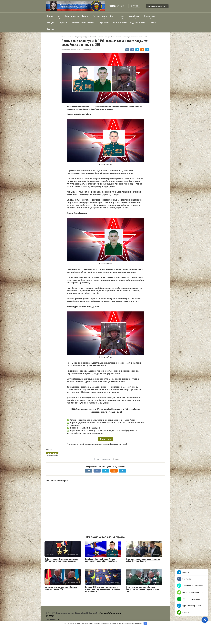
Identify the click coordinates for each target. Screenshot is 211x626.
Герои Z (90, 49)
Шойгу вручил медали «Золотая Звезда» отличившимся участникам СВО (142, 589)
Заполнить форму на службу (157, 6)
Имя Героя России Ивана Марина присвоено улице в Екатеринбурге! (101, 560)
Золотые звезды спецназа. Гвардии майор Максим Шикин (143, 560)
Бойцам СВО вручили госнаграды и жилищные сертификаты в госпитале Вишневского (102, 589)
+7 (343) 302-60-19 (116, 6)
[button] (205, 620)
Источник (116, 459)
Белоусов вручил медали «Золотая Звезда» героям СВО (61, 588)
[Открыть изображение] (75, 6)
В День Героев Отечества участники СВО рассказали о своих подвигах (61, 560)
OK (145, 623)
